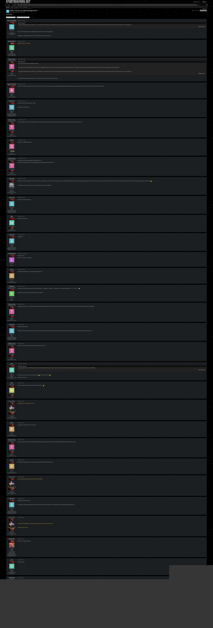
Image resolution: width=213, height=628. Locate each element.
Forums (7, 7)
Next (26, 17)
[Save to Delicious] (12, 620)
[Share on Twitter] (7, 620)
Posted (21, 20)
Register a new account (56, 610)
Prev (9, 17)
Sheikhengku (12, 539)
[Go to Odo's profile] (11, 566)
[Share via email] (15, 620)
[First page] (7, 17)
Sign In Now (156, 610)
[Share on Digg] (10, 620)
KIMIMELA (11, 286)
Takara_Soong (11, 59)
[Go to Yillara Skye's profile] (11, 184)
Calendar (16, 7)
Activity (14, 4)
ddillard (12, 140)
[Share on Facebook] (8, 620)
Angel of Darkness (11, 84)
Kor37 (11, 269)
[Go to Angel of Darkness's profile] (11, 90)
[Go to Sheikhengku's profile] (11, 545)
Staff (20, 7)
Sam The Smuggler (11, 20)
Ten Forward (23, 12)
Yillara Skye (12, 178)
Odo (12, 559)
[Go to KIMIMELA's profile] (11, 293)
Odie (12, 363)
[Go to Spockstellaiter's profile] (11, 47)
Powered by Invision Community (106, 626)
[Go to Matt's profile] (11, 222)
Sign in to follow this (196, 10)
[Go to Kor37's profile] (11, 275)
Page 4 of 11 (32, 17)
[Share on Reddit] (14, 620)
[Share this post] (205, 20)
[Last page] (28, 17)
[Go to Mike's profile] (11, 390)
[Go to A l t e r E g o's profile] (11, 407)
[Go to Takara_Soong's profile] (11, 66)
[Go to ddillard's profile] (11, 146)
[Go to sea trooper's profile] (7, 11)
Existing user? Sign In (196, 1)
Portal (12, 7)
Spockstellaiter (11, 41)
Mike (12, 383)
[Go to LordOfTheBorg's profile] (11, 259)
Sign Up (204, 1)
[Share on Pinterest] (17, 620)
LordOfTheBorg (12, 253)
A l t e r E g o (12, 401)
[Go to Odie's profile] (11, 369)
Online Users (25, 7)
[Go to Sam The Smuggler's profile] (11, 26)
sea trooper (13, 12)
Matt (12, 216)
